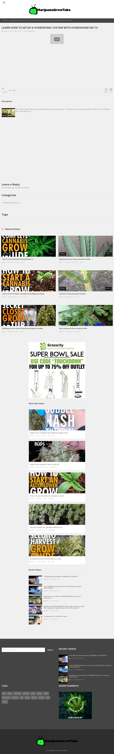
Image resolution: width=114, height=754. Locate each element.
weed (5, 702)
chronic (25, 693)
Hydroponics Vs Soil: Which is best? (55, 616)
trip (48, 698)
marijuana (6, 698)
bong (9, 693)
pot (21, 698)
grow (46, 693)
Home (7, 20)
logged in (13, 188)
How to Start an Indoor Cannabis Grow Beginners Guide (23, 294)
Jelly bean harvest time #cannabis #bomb (74, 259)
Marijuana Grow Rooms (18, 20)
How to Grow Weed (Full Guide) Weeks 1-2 (17, 259)
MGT (5, 262)
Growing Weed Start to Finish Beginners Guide (45, 559)
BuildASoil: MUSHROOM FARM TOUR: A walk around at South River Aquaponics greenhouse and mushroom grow (64, 607)
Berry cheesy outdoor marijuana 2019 (73, 328)
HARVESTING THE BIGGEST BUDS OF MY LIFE (44, 464)
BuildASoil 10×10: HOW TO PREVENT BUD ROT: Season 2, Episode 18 (62, 597)
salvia (34, 698)
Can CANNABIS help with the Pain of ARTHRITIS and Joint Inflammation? (62, 587)
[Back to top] (107, 749)
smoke (41, 698)
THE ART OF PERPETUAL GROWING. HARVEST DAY (46, 527)
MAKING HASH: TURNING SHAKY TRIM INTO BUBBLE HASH (49, 433)
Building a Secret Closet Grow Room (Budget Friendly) (22, 328)
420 (4, 693)
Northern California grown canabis (72, 294)
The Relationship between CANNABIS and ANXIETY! (61, 576)
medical (15, 698)
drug (33, 693)
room (27, 698)
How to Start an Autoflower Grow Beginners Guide (47, 496)
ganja (39, 693)
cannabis (17, 693)
